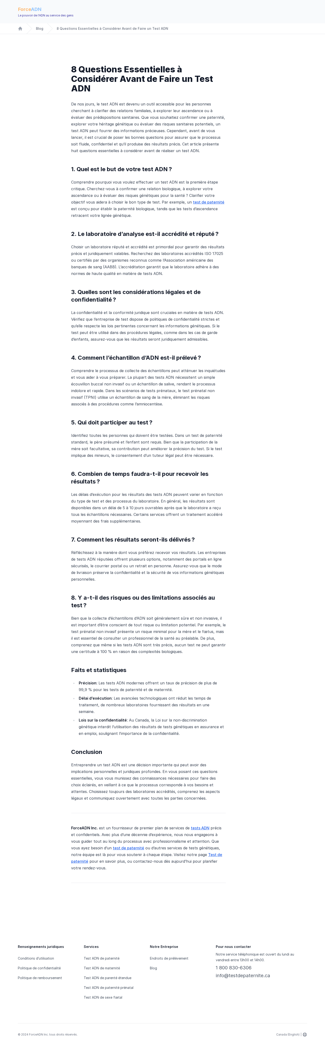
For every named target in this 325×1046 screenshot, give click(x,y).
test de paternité (208, 202)
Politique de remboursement (40, 978)
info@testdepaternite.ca (243, 975)
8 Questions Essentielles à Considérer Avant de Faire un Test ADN (112, 28)
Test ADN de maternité (102, 968)
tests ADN (200, 828)
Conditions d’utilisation (36, 958)
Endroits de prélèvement (169, 958)
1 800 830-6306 (233, 968)
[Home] (20, 28)
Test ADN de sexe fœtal (103, 997)
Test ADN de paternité (101, 958)
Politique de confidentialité (39, 968)
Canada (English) (288, 1034)
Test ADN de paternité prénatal (108, 988)
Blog (39, 28)
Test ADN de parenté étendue (107, 978)
